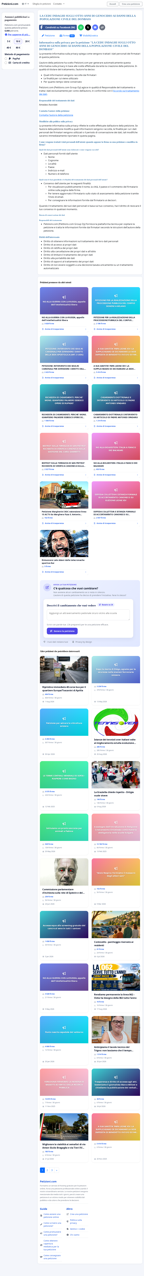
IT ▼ (27, 4)
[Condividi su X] (88, 27)
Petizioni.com (10, 3)
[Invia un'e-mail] (95, 27)
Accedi (112, 4)
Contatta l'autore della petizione (56, 115)
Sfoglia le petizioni (41, 4)
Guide (43, 1209)
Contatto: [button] (58, 4)
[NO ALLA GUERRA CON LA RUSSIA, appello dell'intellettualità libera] (64, 309)
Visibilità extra (90, 35)
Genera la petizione (64, 631)
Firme (68, 35)
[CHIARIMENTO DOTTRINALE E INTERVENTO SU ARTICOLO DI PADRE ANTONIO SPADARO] (116, 406)
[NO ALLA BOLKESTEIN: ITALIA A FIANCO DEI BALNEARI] (116, 455)
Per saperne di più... (18, 34)
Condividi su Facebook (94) (60, 27)
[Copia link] (102, 27)
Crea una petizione (131, 4)
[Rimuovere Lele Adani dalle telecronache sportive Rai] (64, 552)
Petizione (49, 35)
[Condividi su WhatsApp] (81, 27)
